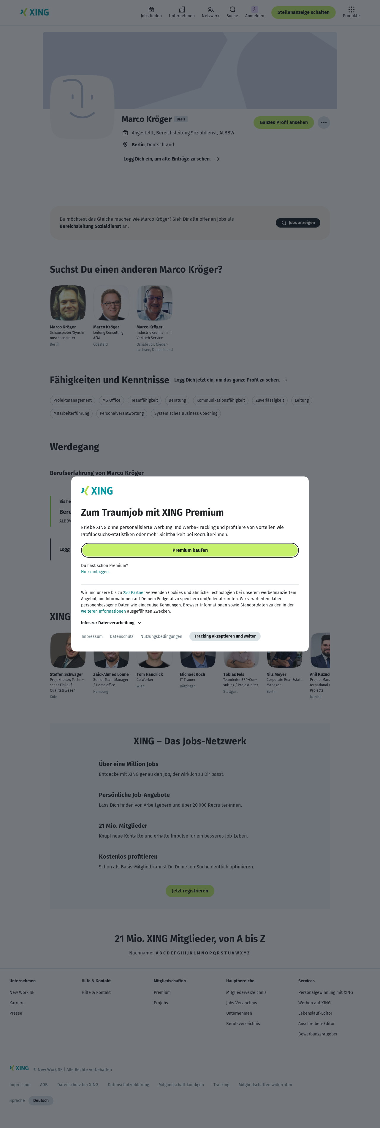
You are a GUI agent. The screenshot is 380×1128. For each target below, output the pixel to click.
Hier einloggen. (95, 571)
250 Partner (134, 592)
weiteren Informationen (103, 611)
